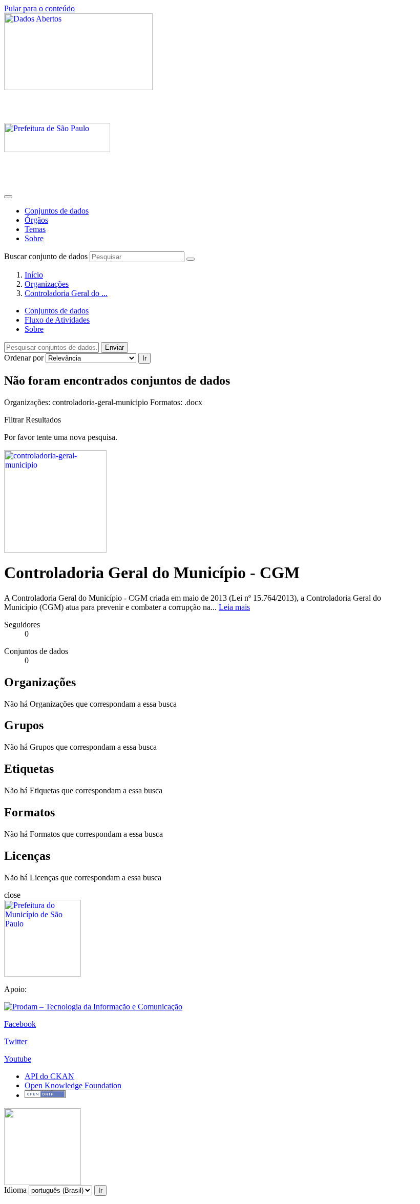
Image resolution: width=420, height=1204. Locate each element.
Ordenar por (24, 357)
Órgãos (36, 220)
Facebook (20, 1024)
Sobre (34, 238)
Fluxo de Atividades (57, 319)
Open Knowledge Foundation (73, 1085)
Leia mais (234, 607)
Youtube (17, 1058)
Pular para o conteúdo (39, 8)
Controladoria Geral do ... (66, 293)
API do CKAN (49, 1076)
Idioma (15, 1190)
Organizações (47, 284)
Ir (144, 358)
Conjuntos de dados (57, 210)
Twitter (15, 1041)
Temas (35, 229)
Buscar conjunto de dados (46, 256)
